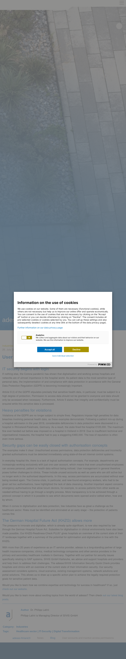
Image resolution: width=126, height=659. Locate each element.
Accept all (50, 349)
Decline (76, 349)
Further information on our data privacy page (40, 327)
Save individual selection (63, 356)
